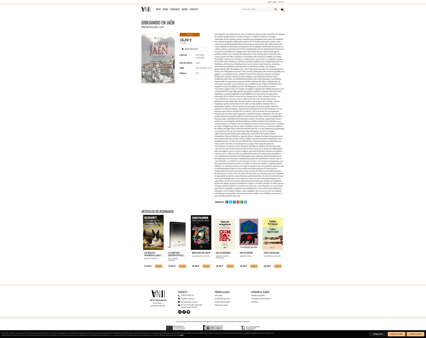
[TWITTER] (188, 312)
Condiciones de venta (222, 298)
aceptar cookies (415, 334)
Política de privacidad (222, 302)
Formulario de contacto (189, 302)
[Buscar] (275, 9)
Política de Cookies (221, 305)
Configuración (378, 334)
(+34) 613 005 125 (187, 295)
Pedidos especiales (258, 295)
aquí (181, 335)
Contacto (254, 302)
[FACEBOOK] (184, 312)
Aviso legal (218, 295)
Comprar (159, 266)
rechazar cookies (396, 334)
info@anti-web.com (188, 298)
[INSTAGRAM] (180, 312)
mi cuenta (273, 2)
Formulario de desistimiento (261, 298)
